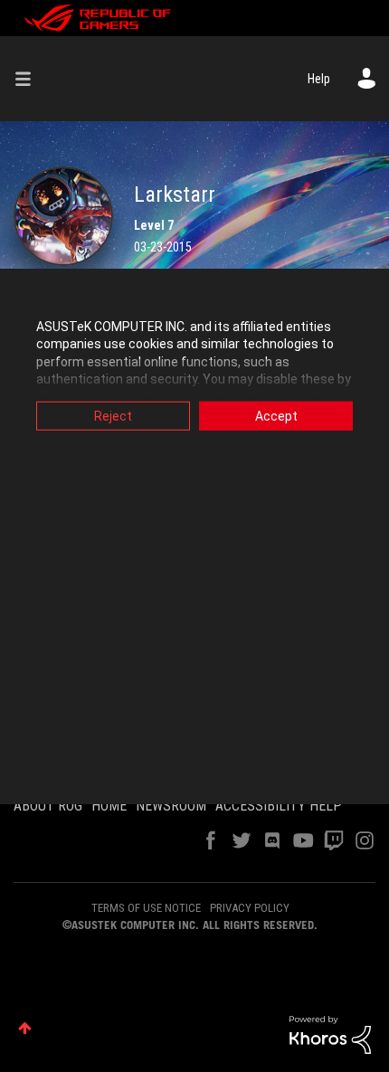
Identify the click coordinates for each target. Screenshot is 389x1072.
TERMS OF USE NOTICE (146, 908)
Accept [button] (276, 415)
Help (319, 78)
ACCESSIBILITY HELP (278, 805)
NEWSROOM (171, 805)
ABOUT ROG (48, 805)
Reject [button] (113, 415)
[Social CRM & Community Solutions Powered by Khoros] (330, 1034)
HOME (109, 805)
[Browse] (30, 78)
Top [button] (25, 1028)
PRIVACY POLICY (249, 908)
